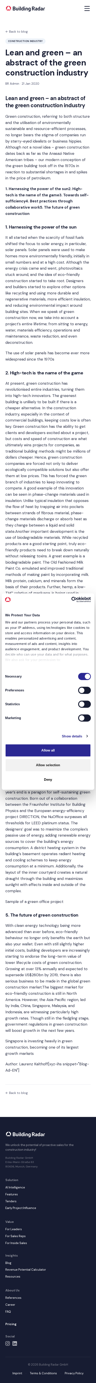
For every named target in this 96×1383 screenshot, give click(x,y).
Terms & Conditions (43, 1373)
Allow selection (48, 765)
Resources (12, 1276)
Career (10, 1305)
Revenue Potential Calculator (25, 1270)
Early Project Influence (20, 1208)
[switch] (84, 690)
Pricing (11, 1324)
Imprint (17, 1373)
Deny (48, 779)
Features (11, 1194)
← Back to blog (16, 31)
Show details (72, 736)
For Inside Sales (16, 1243)
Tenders (11, 1201)
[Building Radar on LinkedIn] (15, 1343)
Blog (8, 1263)
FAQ (8, 1312)
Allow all (48, 750)
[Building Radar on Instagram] (7, 1343)
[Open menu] (87, 8)
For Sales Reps (15, 1236)
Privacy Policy (74, 1373)
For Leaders (13, 1229)
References (13, 1298)
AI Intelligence (15, 1187)
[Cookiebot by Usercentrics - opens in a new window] (71, 599)
